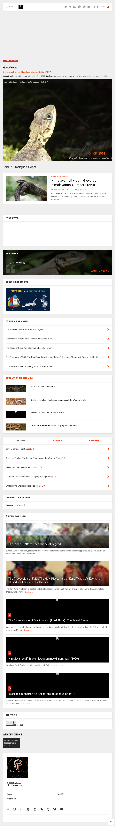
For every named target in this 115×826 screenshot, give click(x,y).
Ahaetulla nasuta (10, 61)
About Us (61, 794)
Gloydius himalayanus (60, 177)
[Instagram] (93, 7)
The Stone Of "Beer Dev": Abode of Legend (34, 544)
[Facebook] (98, 7)
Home (9, 794)
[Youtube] (62, 809)
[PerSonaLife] (21, 8)
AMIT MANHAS (100, 271)
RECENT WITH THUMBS (19, 378)
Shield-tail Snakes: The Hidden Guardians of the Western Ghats (58, 400)
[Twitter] (65, 7)
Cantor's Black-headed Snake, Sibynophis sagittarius (54, 425)
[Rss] (74, 7)
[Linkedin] (89, 7)
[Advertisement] (57, 35)
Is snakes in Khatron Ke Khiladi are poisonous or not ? (41, 694)
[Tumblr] (70, 7)
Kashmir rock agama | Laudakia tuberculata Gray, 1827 (27, 72)
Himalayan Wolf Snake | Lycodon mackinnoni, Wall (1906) (43, 658)
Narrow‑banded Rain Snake (43, 386)
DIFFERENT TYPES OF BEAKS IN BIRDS (47, 413)
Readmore (58, 199)
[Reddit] (79, 7)
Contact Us (11, 799)
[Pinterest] (84, 7)
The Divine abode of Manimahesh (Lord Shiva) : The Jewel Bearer (48, 620)
